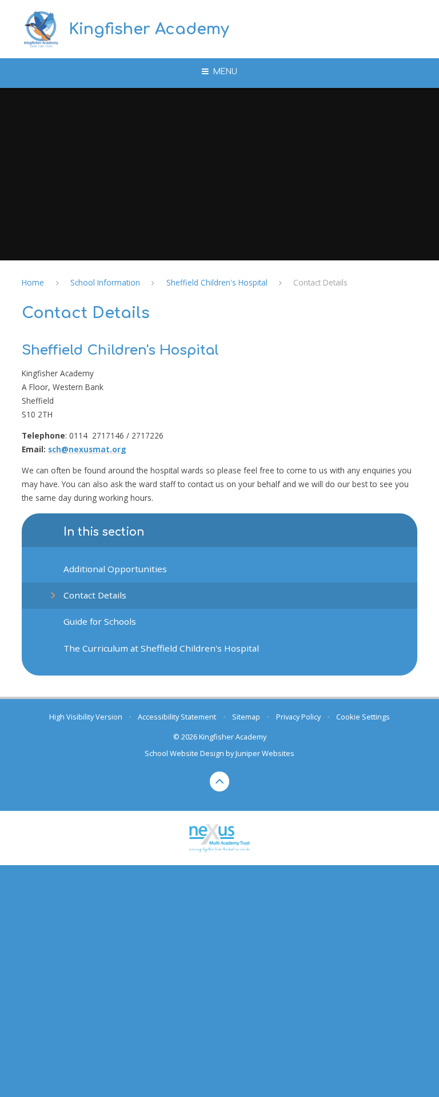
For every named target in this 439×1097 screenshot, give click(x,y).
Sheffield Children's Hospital (217, 282)
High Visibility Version (85, 717)
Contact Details (320, 282)
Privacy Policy (298, 717)
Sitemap (246, 717)
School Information (105, 282)
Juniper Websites (265, 753)
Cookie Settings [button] (363, 717)
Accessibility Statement (177, 717)
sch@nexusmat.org (87, 449)
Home (33, 282)
